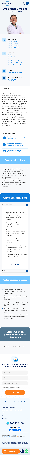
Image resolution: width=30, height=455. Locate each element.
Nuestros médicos (8, 35)
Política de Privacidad (15, 387)
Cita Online (13, 451)
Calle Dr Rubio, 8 (12, 57)
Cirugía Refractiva (13, 43)
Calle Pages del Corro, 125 (15, 63)
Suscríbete (15, 392)
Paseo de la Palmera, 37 (14, 65)
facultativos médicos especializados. (20, 443)
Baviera (3, 35)
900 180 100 (17, 423)
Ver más (13, 264)
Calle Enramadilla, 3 (13, 61)
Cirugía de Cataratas (13, 45)
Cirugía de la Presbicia (14, 47)
